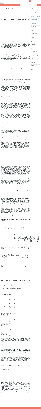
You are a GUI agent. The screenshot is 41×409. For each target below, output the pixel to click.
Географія (32, 13)
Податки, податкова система (34, 48)
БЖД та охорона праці (34, 8)
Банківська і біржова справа (34, 6)
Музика (32, 45)
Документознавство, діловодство (35, 16)
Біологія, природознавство (34, 9)
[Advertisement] (15, 26)
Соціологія (32, 59)
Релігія (32, 58)
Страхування (33, 61)
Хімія (32, 69)
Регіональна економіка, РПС (34, 55)
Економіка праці (33, 20)
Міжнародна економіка (34, 41)
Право (32, 52)
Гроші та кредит (33, 15)
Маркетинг (32, 37)
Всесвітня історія (33, 12)
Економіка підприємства (34, 19)
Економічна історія (33, 22)
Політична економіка (34, 51)
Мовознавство (33, 44)
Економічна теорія (33, 23)
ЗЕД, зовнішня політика (34, 26)
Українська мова (33, 65)
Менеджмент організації (34, 40)
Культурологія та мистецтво (34, 33)
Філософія (32, 66)
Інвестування (33, 27)
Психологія (32, 54)
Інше (32, 30)
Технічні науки (33, 62)
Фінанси (32, 68)
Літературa (32, 34)
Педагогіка (32, 47)
